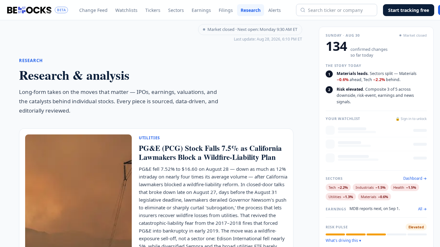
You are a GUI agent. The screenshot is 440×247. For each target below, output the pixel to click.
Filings (226, 10)
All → (422, 209)
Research (251, 10)
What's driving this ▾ (343, 240)
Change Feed (93, 10)
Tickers (152, 10)
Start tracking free (408, 10)
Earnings (201, 10)
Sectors (176, 10)
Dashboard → (415, 178)
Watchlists (126, 10)
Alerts (274, 10)
